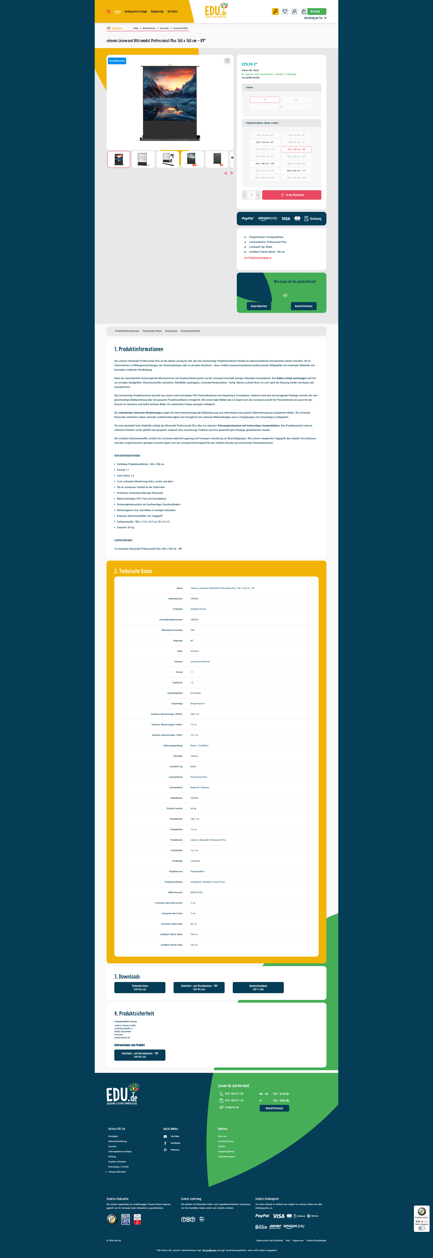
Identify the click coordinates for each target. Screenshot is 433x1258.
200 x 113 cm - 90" (296, 163)
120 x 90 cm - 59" (296, 135)
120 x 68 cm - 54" (265, 135)
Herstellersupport (226, 1156)
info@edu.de (232, 1107)
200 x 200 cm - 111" (296, 170)
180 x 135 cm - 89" (296, 156)
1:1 (265, 99)
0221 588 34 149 (234, 1100)
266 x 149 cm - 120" (296, 177)
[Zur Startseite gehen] (216, 10)
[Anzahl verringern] (244, 195)
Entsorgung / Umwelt (118, 1166)
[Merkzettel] (285, 11)
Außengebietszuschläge (119, 1151)
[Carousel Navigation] (170, 173)
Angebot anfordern (117, 1161)
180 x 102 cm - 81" (265, 156)
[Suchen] (275, 11)
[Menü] (109, 11)
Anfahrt (221, 1146)
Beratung (315, 11)
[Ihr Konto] (294, 11)
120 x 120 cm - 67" (265, 142)
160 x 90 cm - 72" (296, 142)
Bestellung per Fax (313, 18)
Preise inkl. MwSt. (250, 70)
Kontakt (223, 1129)
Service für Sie (116, 1129)
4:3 (296, 99)
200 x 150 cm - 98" (265, 170)
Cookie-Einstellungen (316, 1240)
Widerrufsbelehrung (117, 1141)
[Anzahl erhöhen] (258, 195)
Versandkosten (209, 1250)
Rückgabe (113, 1136)
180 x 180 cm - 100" (265, 163)
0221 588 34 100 (234, 1094)
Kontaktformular (304, 306)
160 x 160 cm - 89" (296, 149)
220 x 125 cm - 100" (265, 177)
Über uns (222, 1136)
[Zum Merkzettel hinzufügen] (227, 61)
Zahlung (112, 1156)
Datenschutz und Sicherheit (269, 1240)
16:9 (281, 106)
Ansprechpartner (259, 306)
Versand (112, 1146)
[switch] (421, 1228)
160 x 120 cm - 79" (265, 149)
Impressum (298, 1240)
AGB (288, 1240)
